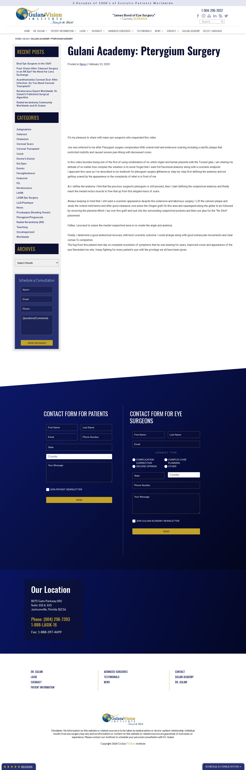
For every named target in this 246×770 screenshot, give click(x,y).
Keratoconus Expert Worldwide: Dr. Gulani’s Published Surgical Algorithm (37, 94)
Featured (22, 178)
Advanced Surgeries (119, 31)
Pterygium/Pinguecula (30, 217)
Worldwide (23, 236)
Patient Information (62, 31)
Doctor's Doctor (26, 158)
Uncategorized (25, 232)
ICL (18, 183)
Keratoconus (24, 188)
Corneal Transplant (28, 148)
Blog (26, 39)
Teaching (22, 227)
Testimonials (144, 31)
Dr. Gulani (39, 31)
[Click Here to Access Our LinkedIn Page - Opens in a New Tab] (214, 16)
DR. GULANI (37, 672)
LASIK (83, 31)
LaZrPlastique (25, 202)
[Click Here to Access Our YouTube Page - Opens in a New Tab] (209, 16)
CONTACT (180, 672)
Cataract (97, 31)
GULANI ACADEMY (184, 677)
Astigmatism (24, 129)
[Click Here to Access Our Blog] (220, 16)
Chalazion (23, 139)
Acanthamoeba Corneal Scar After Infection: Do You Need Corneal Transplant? (37, 83)
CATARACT (36, 682)
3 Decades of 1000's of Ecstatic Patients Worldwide (123, 3)
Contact (171, 31)
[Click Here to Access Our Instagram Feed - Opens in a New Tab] (203, 16)
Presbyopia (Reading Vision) (33, 212)
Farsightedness (26, 173)
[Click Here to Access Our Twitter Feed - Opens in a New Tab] (226, 16)
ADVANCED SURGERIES (116, 672)
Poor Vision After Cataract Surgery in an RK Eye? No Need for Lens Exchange (37, 71)
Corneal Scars (25, 143)
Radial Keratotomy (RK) (30, 222)
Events (20, 168)
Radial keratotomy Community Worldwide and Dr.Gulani (34, 104)
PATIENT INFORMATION (42, 687)
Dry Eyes (21, 163)
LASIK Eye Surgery (27, 197)
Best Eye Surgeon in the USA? (34, 63)
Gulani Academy (191, 31)
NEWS (107, 682)
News (157, 31)
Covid (20, 153)
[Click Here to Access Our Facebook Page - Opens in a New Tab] (197, 16)
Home (27, 31)
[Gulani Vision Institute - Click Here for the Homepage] (45, 16)
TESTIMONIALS (111, 677)
